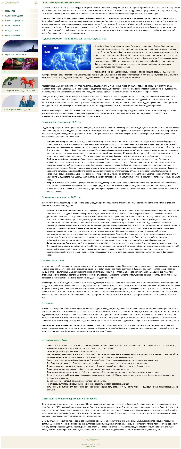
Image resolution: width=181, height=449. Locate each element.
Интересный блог (13, 35)
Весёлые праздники (14, 21)
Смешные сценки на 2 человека (16, 72)
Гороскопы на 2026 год (15, 54)
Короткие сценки (12, 26)
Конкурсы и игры (13, 31)
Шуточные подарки (14, 16)
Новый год (10, 11)
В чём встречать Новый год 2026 (17, 110)
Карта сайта (90, 447)
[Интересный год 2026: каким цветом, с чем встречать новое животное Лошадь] (10, 5)
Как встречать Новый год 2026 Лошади (19, 91)
